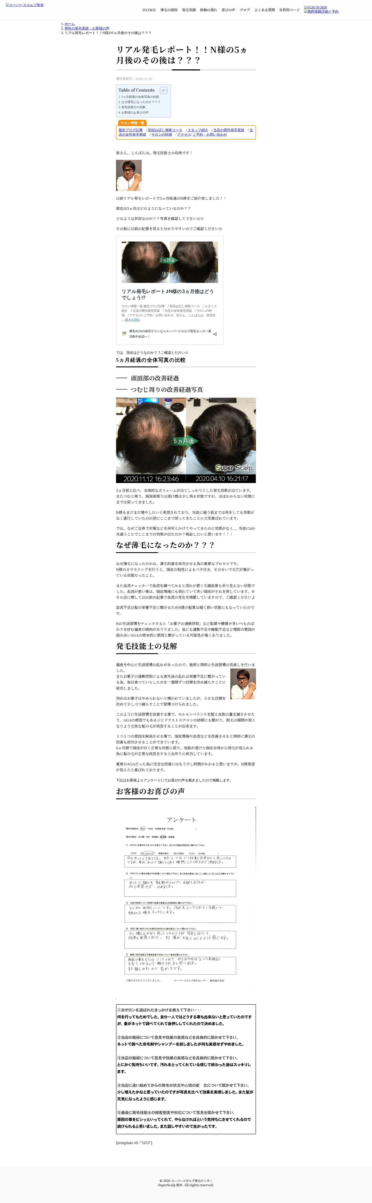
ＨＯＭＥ (149, 9)
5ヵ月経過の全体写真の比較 (140, 96)
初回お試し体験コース (165, 130)
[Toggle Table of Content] (161, 90)
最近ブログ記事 (131, 130)
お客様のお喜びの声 (135, 112)
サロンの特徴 (161, 134)
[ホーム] (31, 5)
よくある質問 (264, 9)
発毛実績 (189, 9)
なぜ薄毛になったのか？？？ (141, 102)
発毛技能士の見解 (133, 107)
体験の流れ (208, 9)
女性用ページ (289, 9)
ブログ (245, 9)
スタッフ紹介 (198, 130)
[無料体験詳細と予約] (335, 11)
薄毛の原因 (169, 9)
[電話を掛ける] (335, 7)
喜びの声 (228, 9)
